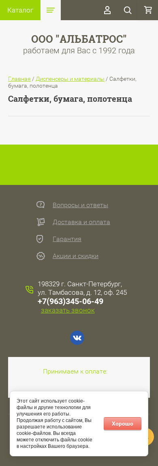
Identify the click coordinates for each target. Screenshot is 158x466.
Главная (19, 79)
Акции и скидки (75, 256)
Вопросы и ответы (80, 205)
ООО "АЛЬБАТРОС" (79, 39)
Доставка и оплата (81, 222)
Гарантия (67, 239)
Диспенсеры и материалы (70, 79)
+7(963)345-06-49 (70, 301)
